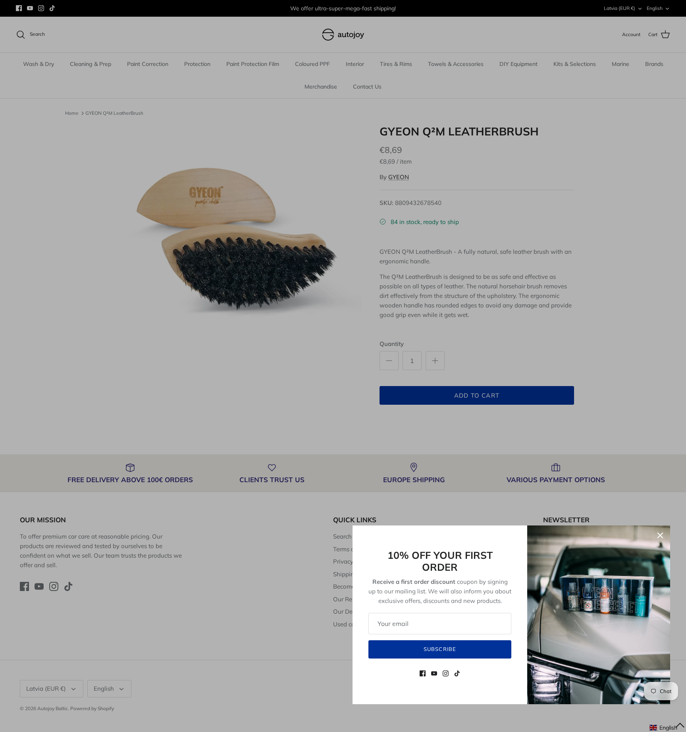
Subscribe (440, 649)
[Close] (660, 535)
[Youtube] (434, 673)
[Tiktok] (457, 673)
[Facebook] (423, 673)
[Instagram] (446, 673)
